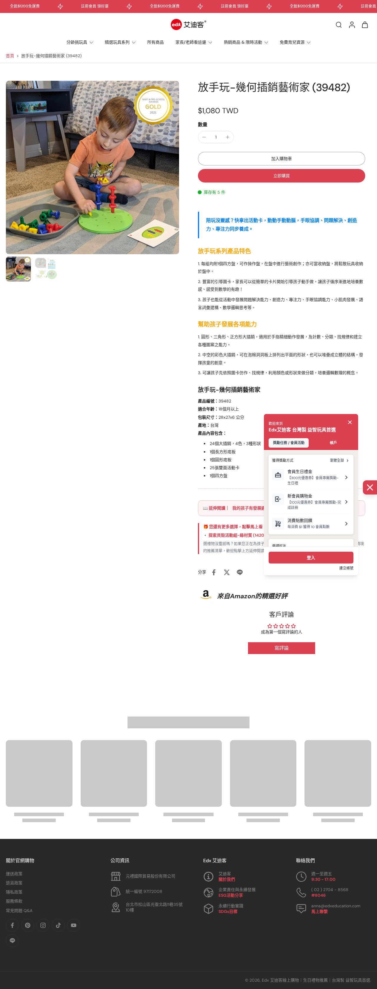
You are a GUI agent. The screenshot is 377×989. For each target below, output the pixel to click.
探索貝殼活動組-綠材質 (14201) (238, 535)
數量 (202, 124)
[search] (338, 24)
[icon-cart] (364, 24)
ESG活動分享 (231, 895)
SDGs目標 (228, 911)
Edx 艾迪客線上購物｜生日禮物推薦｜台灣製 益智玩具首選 (316, 980)
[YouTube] (73, 925)
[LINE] (12, 940)
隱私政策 (14, 892)
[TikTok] (58, 925)
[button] (281, 158)
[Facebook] (12, 925)
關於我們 (227, 879)
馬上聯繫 (319, 911)
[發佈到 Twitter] (226, 572)
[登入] (351, 24)
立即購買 (281, 175)
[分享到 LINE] (239, 572)
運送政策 (14, 873)
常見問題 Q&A (19, 910)
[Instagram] (43, 925)
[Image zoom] (92, 167)
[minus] (204, 137)
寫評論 (282, 648)
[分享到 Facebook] (213, 572)
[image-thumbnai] (18, 269)
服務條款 (14, 901)
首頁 (10, 55)
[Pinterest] (27, 925)
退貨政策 (14, 883)
